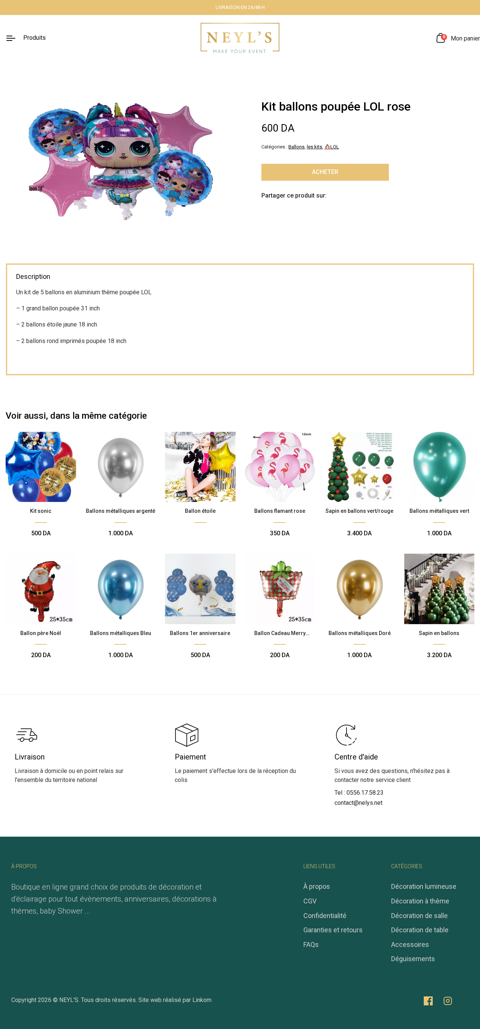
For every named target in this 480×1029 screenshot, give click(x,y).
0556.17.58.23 (365, 792)
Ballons (296, 147)
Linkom (202, 1000)
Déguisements (413, 959)
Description (33, 276)
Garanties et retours (333, 930)
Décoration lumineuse (423, 886)
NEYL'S (68, 1000)
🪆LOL (331, 147)
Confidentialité (324, 916)
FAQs (311, 944)
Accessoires (410, 944)
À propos (316, 886)
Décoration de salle (419, 916)
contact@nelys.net (358, 802)
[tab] (33, 277)
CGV (309, 901)
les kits (314, 147)
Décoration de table (419, 930)
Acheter (325, 171)
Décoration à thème (420, 901)
